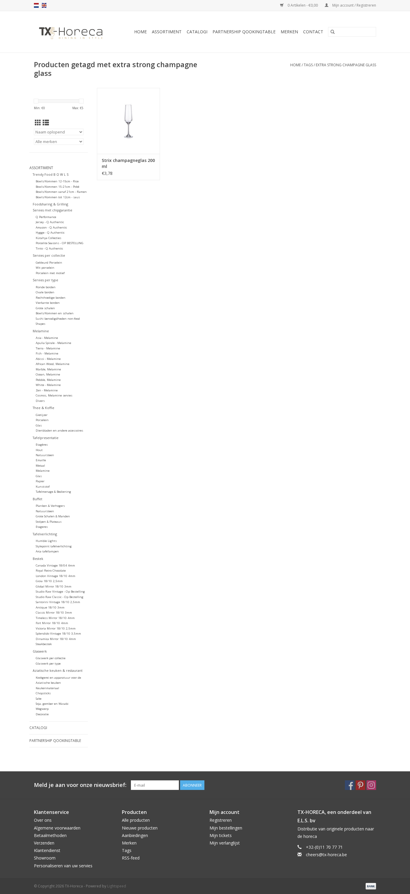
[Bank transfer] (369, 885)
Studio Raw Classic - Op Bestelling (59, 597)
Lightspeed (116, 886)
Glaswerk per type (48, 663)
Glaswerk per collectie (50, 658)
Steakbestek (44, 644)
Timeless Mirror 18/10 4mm (55, 618)
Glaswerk (40, 651)
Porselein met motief (50, 273)
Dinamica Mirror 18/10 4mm (56, 639)
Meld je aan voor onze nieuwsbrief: (80, 785)
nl (36, 5)
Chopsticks (43, 693)
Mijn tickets (221, 835)
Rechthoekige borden (50, 298)
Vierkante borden (48, 303)
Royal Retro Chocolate (51, 571)
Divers (40, 401)
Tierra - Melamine (48, 348)
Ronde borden (46, 287)
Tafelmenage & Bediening (53, 492)
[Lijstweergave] (46, 122)
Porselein (42, 420)
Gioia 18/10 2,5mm (49, 581)
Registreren (221, 820)
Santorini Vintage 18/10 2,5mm (58, 602)
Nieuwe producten (140, 828)
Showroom (45, 858)
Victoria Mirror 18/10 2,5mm (56, 628)
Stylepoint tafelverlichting (54, 546)
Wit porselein (45, 268)
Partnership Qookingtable (244, 31)
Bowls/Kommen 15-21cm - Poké (57, 187)
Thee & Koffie (43, 407)
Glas (39, 425)
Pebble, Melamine (48, 380)
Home (140, 31)
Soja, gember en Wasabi (52, 704)
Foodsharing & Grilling (50, 204)
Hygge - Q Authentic (50, 233)
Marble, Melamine (48, 369)
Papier (40, 481)
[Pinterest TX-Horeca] (360, 785)
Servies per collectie (49, 255)
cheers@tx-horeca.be (326, 854)
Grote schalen (45, 308)
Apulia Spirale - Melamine (53, 343)
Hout (39, 450)
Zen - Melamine (47, 390)
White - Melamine (48, 385)
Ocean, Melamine (48, 374)
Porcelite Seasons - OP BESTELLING (59, 243)
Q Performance (46, 217)
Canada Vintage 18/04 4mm (55, 565)
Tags (308, 64)
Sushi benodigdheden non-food (58, 319)
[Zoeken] (332, 32)
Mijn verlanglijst (225, 843)
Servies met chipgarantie (52, 210)
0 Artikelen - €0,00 (303, 5)
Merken (289, 31)
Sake (38, 699)
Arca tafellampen (47, 551)
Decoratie (42, 714)
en (44, 5)
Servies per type (45, 280)
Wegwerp (42, 709)
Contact (313, 31)
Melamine (41, 331)
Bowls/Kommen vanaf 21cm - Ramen (61, 192)
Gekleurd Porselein (49, 263)
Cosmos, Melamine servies (54, 395)
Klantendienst (47, 850)
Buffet (37, 499)
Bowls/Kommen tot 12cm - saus (58, 197)
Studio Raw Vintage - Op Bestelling (60, 592)
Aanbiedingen (135, 835)
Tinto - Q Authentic (49, 248)
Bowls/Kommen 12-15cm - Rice (57, 181)
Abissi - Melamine (48, 359)
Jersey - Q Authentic (50, 222)
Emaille (41, 460)
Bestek (38, 558)
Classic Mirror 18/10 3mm (54, 612)
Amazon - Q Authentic (51, 227)
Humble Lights (46, 541)
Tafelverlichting (45, 534)
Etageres (42, 527)
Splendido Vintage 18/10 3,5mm (58, 633)
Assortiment (167, 31)
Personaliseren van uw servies (63, 866)
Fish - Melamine (47, 353)
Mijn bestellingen (226, 828)
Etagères (42, 445)
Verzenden (44, 843)
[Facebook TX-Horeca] (349, 785)
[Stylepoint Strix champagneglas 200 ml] (128, 121)
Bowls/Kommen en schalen (55, 313)
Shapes (40, 324)
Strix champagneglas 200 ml (128, 163)
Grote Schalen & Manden (53, 516)
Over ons (43, 820)
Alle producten (136, 820)
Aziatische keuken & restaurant (58, 670)
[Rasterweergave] (38, 122)
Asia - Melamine (47, 338)
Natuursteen (45, 455)
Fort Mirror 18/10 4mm (52, 623)
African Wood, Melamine (52, 364)
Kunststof (43, 487)
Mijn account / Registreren (353, 5)
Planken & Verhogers (50, 506)
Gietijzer (41, 415)
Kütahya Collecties (48, 238)
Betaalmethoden (50, 835)
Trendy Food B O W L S (50, 174)
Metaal (40, 466)
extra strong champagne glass (346, 64)
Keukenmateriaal (47, 688)
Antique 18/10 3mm (50, 607)
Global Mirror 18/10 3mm (53, 586)
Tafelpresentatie (46, 437)
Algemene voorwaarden (57, 828)
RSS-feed (131, 858)
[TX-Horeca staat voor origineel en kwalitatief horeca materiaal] (73, 31)
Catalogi (197, 31)
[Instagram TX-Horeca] (371, 785)
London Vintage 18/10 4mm (55, 576)
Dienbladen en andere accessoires (59, 430)
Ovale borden (45, 292)
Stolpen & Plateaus (49, 522)
